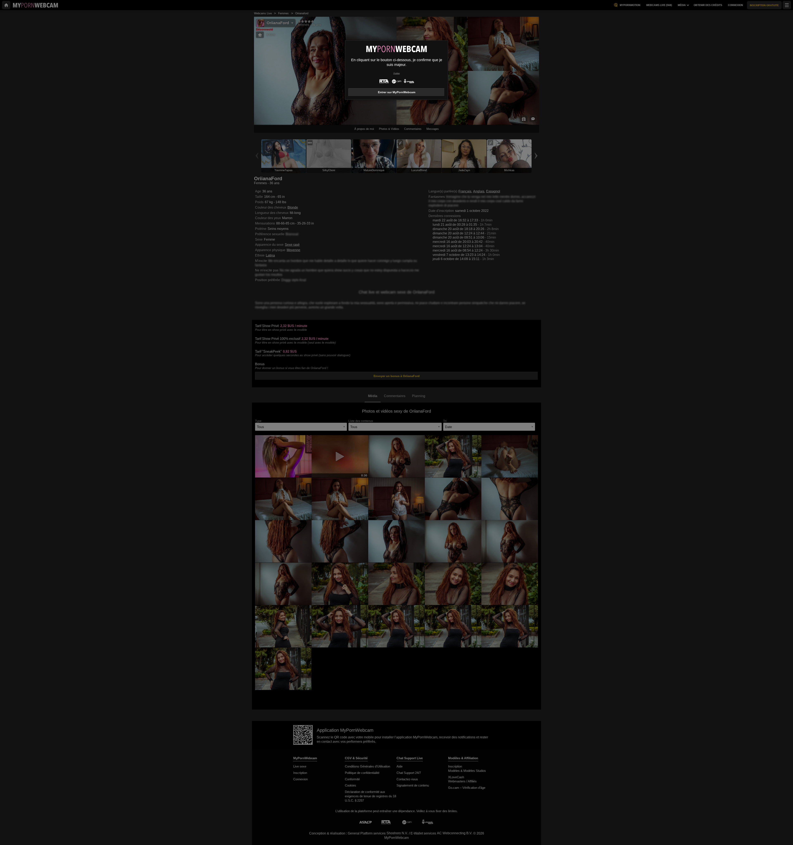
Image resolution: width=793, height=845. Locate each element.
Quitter (396, 73)
